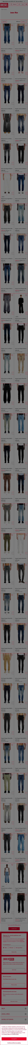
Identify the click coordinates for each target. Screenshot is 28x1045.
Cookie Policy (15, 1034)
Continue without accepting (14, 1042)
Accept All (14, 1038)
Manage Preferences (16, 1032)
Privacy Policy (6, 1034)
